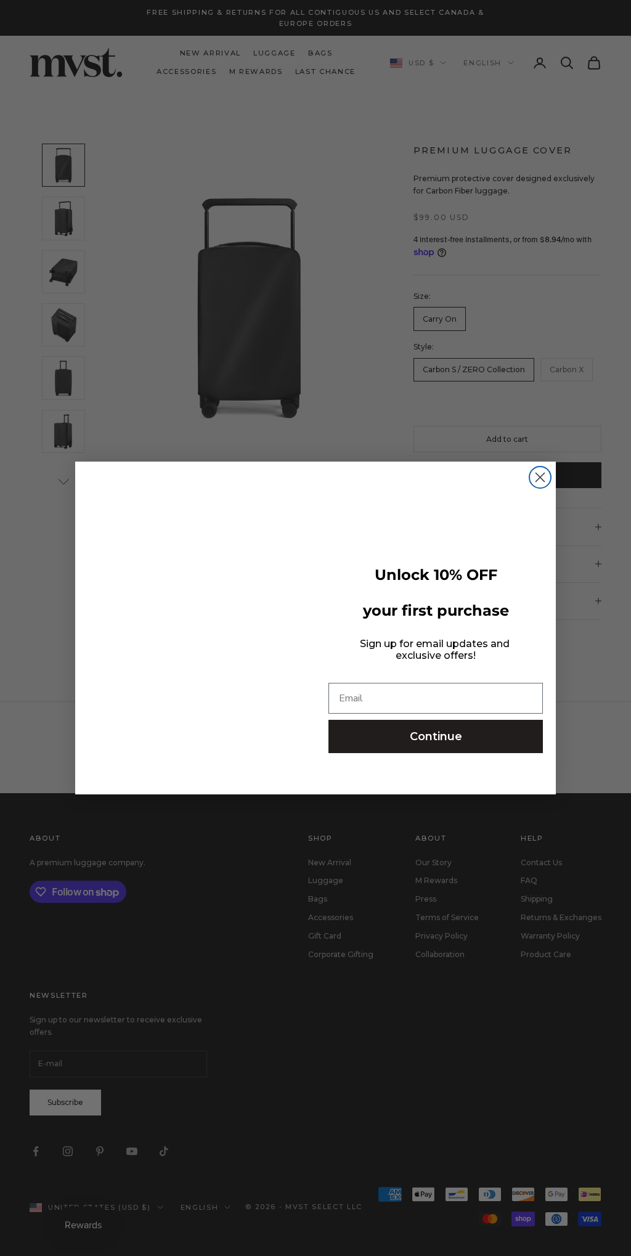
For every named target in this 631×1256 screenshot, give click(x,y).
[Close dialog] (540, 477)
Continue (436, 736)
